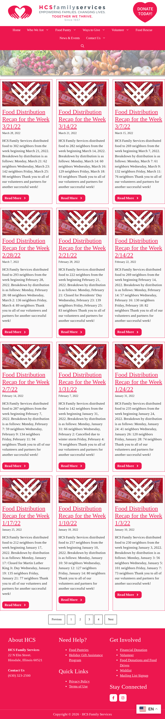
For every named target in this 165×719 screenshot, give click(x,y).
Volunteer (118, 30)
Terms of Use (78, 686)
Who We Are (35, 30)
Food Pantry (63, 30)
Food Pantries (79, 650)
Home (17, 30)
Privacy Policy (79, 681)
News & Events (70, 38)
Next (110, 619)
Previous (57, 619)
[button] (82, 46)
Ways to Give (91, 30)
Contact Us (93, 38)
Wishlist (126, 670)
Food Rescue (144, 30)
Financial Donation (133, 650)
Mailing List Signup (134, 675)
